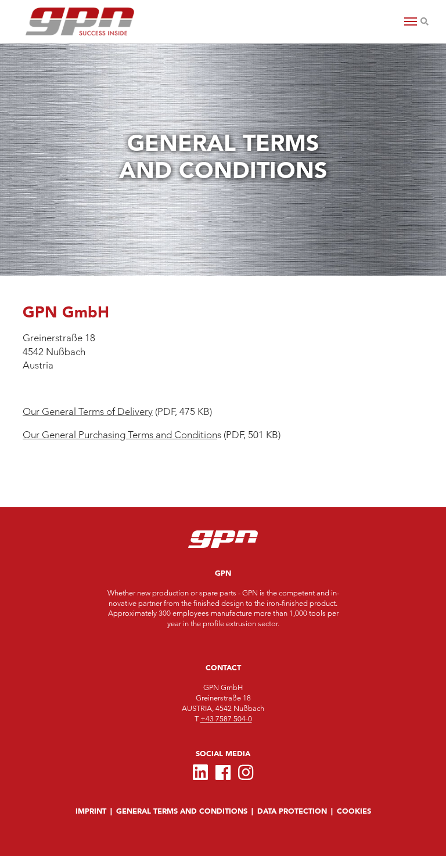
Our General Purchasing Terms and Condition (120, 434)
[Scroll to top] (20, 829)
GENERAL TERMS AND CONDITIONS (181, 811)
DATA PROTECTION (292, 811)
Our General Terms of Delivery (88, 411)
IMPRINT (90, 811)
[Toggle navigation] (410, 21)
